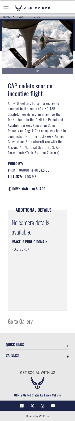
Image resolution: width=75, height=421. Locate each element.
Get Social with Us (37, 372)
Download (19, 188)
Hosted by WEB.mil (37, 416)
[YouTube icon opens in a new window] (53, 406)
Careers (12, 355)
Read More (20, 249)
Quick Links (15, 344)
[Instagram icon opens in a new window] (43, 406)
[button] (6, 8)
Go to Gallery (20, 321)
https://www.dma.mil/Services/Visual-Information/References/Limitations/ (35, 303)
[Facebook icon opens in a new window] (22, 406)
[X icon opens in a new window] (32, 406)
